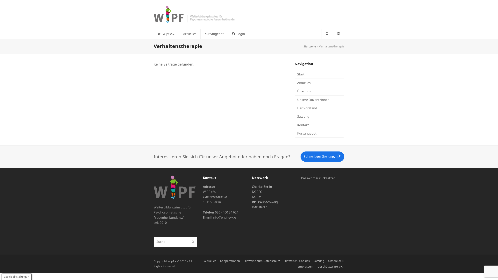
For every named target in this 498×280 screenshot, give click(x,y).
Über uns (304, 91)
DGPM (256, 197)
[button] (238, 34)
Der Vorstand (307, 108)
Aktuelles (304, 83)
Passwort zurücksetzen (318, 178)
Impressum (306, 266)
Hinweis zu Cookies (297, 261)
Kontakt (303, 125)
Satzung (303, 116)
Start (300, 74)
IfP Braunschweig (265, 202)
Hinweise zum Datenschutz (262, 261)
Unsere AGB (336, 261)
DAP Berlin (259, 207)
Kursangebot (307, 133)
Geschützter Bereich (330, 266)
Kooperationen (230, 261)
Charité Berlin (262, 187)
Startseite (309, 46)
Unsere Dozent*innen (313, 100)
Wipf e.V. (173, 261)
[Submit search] (193, 242)
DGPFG (257, 192)
